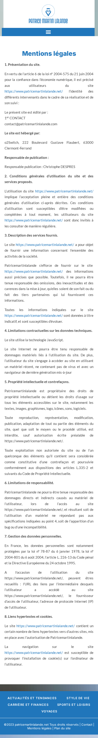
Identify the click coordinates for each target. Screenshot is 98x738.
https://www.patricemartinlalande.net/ (34, 91)
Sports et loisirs (73, 704)
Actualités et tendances (32, 698)
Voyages (49, 711)
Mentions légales (39, 728)
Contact (86, 724)
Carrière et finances (28, 704)
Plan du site (62, 728)
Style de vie (78, 698)
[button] (48, 32)
